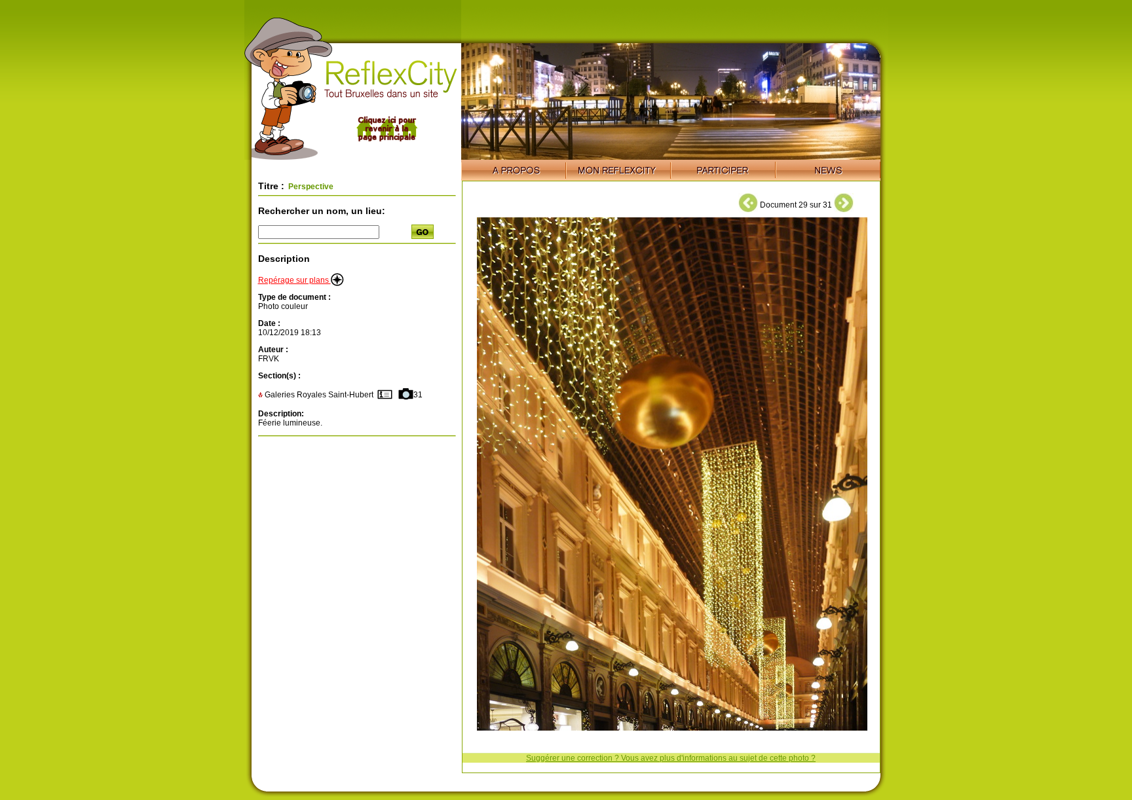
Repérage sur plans (294, 280)
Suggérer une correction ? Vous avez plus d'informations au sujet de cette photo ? (671, 758)
